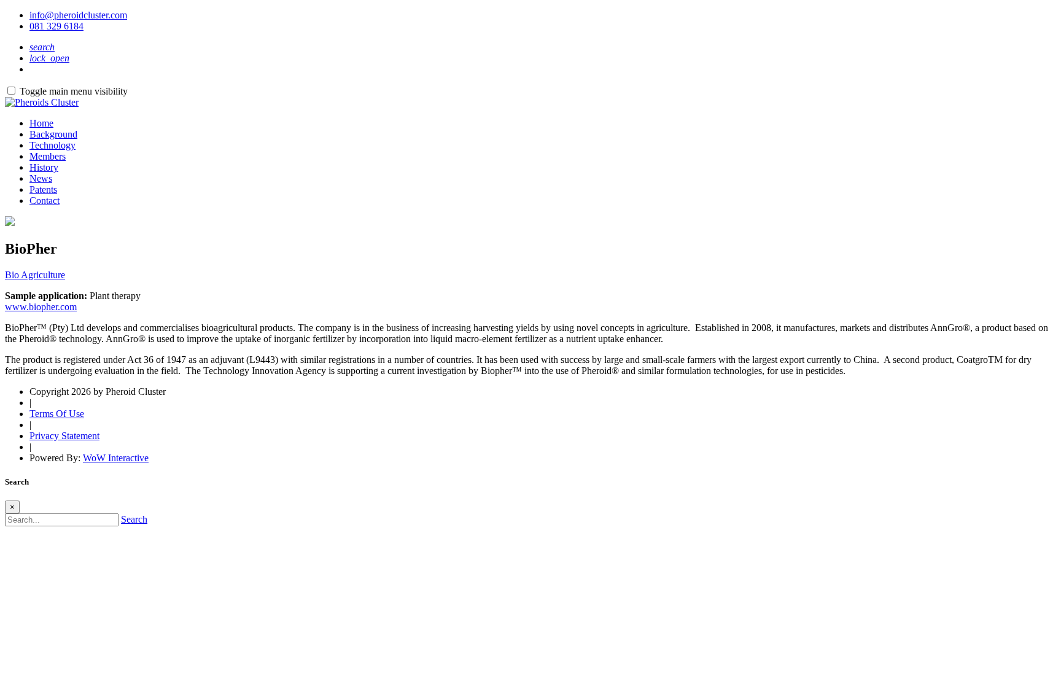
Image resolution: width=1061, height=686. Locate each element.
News (40, 178)
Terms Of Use (56, 413)
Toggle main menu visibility (74, 91)
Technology (52, 145)
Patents (43, 189)
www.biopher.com (41, 307)
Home (41, 123)
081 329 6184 (56, 26)
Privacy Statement (64, 436)
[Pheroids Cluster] (42, 102)
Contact (44, 200)
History (43, 167)
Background (53, 134)
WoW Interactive (116, 458)
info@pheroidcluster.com (78, 15)
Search (134, 519)
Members (47, 156)
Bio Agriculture (35, 275)
